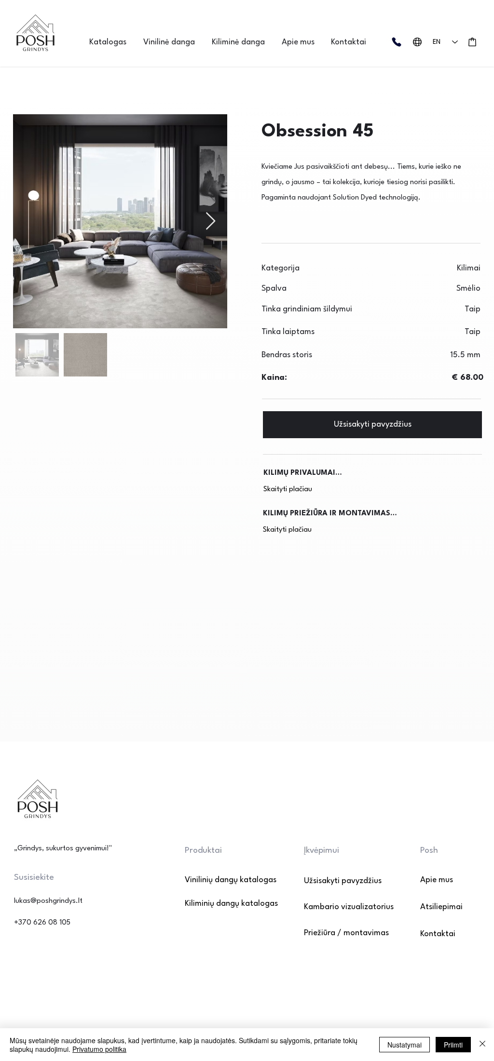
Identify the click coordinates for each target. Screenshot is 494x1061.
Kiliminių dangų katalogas (219, 904)
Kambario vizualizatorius (349, 907)
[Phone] (396, 42)
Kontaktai (437, 934)
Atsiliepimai (441, 907)
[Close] (482, 1044)
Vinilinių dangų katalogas (219, 880)
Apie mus (436, 880)
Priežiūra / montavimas (346, 933)
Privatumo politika (99, 1049)
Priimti (453, 1044)
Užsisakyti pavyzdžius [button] (343, 881)
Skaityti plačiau (287, 489)
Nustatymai (404, 1044)
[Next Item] (210, 221)
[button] (111, 42)
